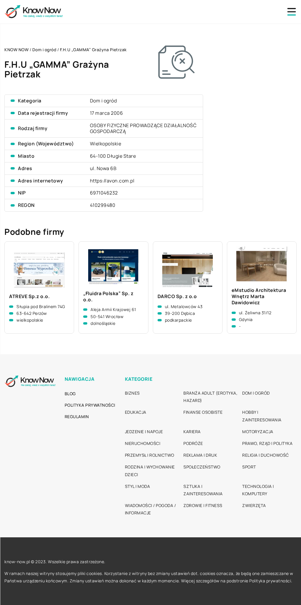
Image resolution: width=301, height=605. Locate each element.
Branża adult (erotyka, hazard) (210, 396)
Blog (70, 393)
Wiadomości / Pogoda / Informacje (150, 509)
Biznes (132, 393)
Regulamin (77, 416)
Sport (249, 467)
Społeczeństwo (201, 467)
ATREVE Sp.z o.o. (29, 296)
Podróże (193, 443)
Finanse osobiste (203, 412)
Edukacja (135, 412)
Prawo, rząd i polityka (267, 443)
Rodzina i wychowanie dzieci (150, 470)
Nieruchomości (142, 443)
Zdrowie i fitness (203, 505)
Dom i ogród (103, 100)
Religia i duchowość (265, 455)
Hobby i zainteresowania (262, 415)
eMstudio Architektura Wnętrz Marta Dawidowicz (259, 296)
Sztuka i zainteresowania (203, 489)
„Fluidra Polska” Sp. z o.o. (108, 296)
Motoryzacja (257, 431)
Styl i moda (137, 486)
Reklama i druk (200, 455)
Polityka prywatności (90, 405)
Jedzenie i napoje (144, 431)
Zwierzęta (254, 505)
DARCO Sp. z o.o (177, 296)
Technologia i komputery (258, 489)
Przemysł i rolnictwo (149, 455)
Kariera (192, 431)
